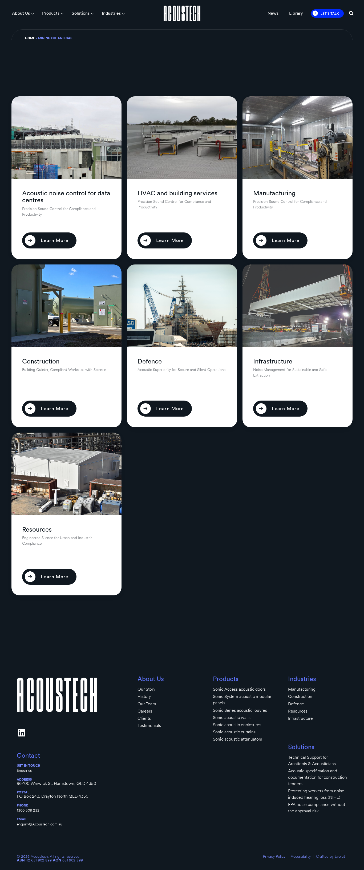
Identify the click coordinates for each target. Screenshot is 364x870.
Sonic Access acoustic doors (239, 689)
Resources (298, 711)
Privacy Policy (274, 856)
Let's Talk (330, 13)
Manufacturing (302, 689)
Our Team (146, 703)
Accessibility (301, 856)
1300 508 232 (28, 810)
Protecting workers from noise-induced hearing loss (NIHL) (317, 794)
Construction (300, 696)
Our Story (146, 689)
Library (296, 13)
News (273, 13)
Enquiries (24, 770)
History (144, 696)
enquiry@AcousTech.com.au (39, 824)
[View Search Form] (351, 13)
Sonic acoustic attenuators (237, 739)
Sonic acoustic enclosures (237, 724)
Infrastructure (300, 718)
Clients (144, 718)
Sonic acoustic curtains (234, 731)
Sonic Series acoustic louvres (240, 710)
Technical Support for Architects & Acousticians (312, 760)
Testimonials (149, 725)
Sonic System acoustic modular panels (242, 699)
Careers (144, 711)
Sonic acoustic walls (231, 717)
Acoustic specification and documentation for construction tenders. (317, 777)
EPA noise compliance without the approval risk (316, 807)
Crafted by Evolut (330, 856)
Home (30, 38)
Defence (296, 703)
